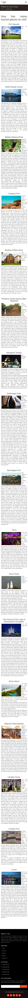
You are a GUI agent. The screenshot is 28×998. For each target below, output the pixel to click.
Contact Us (4, 958)
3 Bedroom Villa (5, 964)
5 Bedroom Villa (5, 969)
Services (4, 953)
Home (2, 9)
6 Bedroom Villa (5, 971)
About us (4, 950)
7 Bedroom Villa (5, 974)
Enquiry (3, 955)
